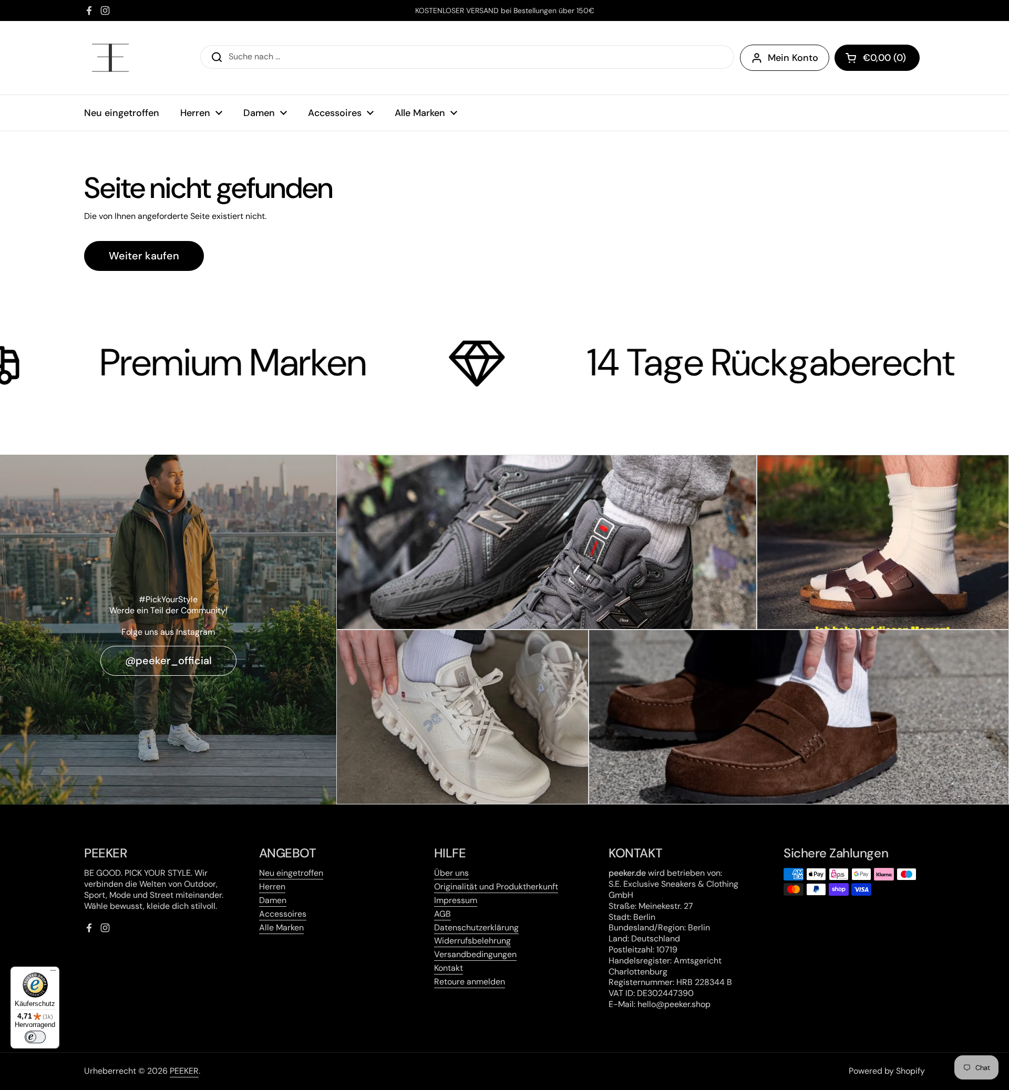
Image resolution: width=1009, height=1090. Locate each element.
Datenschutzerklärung (476, 927)
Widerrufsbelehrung (472, 940)
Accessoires (282, 913)
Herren (272, 886)
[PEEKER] (110, 58)
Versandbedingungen (475, 954)
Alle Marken (281, 927)
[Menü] (53, 973)
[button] (877, 58)
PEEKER (184, 1070)
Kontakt (448, 967)
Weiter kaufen (144, 256)
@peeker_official (168, 660)
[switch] (35, 1037)
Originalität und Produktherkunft (496, 886)
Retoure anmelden (469, 981)
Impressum (455, 900)
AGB (442, 913)
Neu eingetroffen (291, 872)
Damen (272, 900)
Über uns (451, 872)
